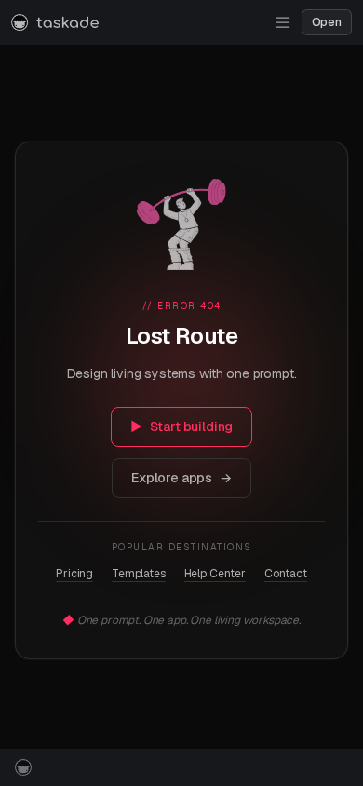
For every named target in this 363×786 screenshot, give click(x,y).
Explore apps (181, 477)
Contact (285, 573)
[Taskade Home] (55, 22)
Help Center (215, 573)
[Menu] (283, 22)
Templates (139, 573)
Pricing (74, 573)
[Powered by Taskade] (23, 767)
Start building (182, 426)
